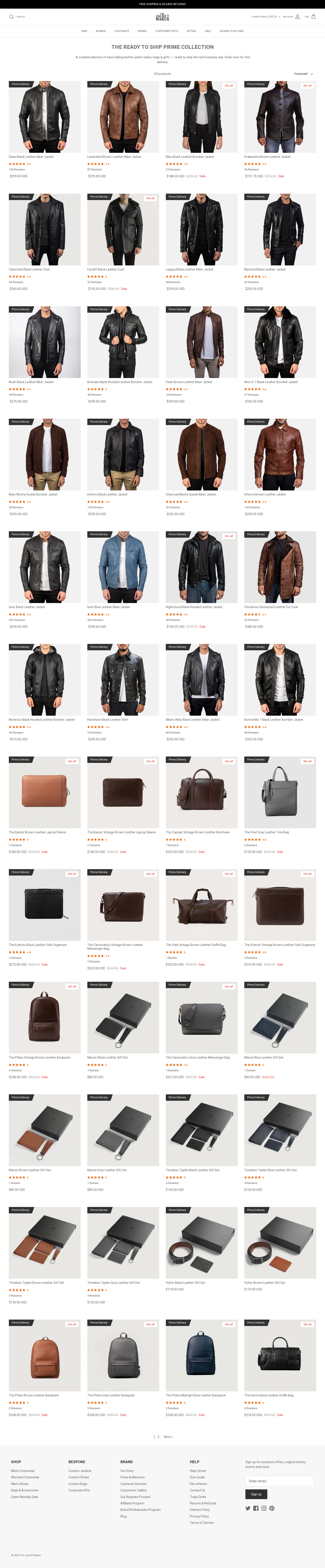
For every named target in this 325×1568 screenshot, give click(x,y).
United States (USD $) (264, 16)
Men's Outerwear (23, 1471)
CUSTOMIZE (121, 31)
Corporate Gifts (79, 1490)
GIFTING (191, 31)
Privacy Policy (199, 1516)
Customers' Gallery (133, 1490)
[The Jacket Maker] (162, 17)
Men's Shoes (20, 1484)
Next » (168, 1437)
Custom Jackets (80, 1471)
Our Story (127, 1471)
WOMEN (101, 31)
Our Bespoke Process (135, 1497)
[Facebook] (255, 1508)
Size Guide (197, 1477)
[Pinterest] (271, 1508)
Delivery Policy (200, 1509)
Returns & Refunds (203, 1503)
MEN (84, 31)
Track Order (198, 1497)
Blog (123, 1516)
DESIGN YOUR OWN (231, 31)
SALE (208, 31)
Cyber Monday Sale (24, 1497)
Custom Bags (78, 1484)
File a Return (198, 1484)
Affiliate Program (132, 1503)
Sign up (256, 1494)
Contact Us (197, 1490)
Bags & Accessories (24, 1490)
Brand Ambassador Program (140, 1509)
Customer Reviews (133, 1484)
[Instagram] (263, 1508)
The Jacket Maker (30, 1555)
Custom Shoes (79, 1477)
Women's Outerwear (25, 1477)
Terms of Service (202, 1522)
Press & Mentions (132, 1477)
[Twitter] (247, 1508)
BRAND (142, 31)
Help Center (198, 1471)
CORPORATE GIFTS (166, 31)
